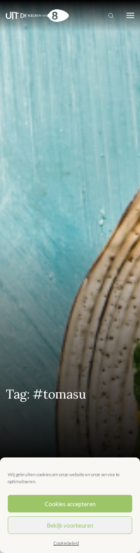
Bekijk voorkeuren (70, 525)
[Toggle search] (111, 15)
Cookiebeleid (66, 543)
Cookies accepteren (70, 503)
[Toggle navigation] (130, 15)
